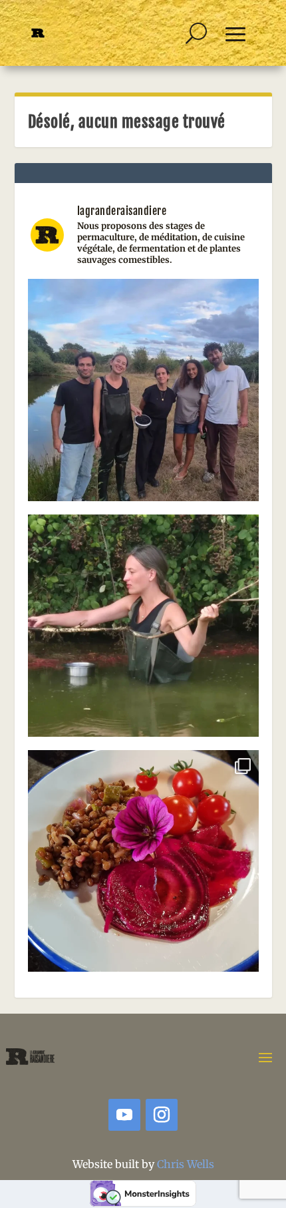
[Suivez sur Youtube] (124, 1115)
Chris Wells (185, 1164)
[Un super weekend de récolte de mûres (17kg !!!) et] (143, 394)
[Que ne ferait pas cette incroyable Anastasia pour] (143, 629)
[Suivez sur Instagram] (162, 1115)
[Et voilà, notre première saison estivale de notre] (143, 865)
